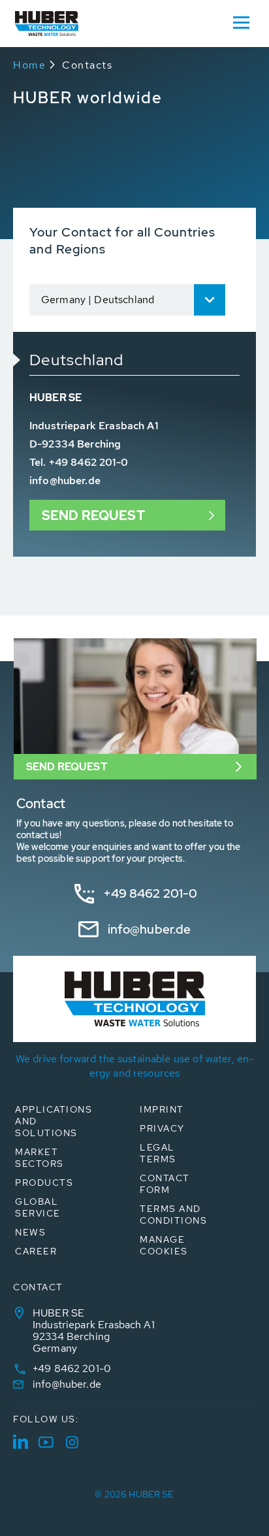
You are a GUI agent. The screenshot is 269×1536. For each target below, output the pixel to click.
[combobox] (127, 300)
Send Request (66, 767)
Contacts (87, 65)
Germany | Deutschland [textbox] (97, 299)
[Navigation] (241, 21)
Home (29, 65)
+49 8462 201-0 (150, 893)
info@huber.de (65, 480)
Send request (93, 515)
